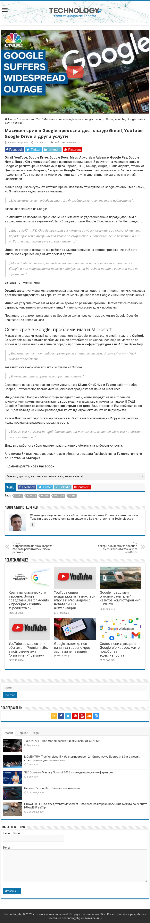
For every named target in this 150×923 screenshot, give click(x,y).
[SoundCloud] (89, 716)
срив (72, 496)
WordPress (107, 914)
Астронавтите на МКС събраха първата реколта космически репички (32, 548)
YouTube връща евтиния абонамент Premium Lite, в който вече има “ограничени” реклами (28, 649)
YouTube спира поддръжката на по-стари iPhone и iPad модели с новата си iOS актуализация (74, 600)
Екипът (52, 918)
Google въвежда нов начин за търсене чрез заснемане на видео (72, 647)
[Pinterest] (75, 716)
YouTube (59, 496)
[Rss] (54, 716)
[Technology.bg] (75, 12)
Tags (35, 733)
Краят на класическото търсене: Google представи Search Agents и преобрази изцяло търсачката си (29, 600)
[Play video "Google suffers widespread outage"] (75, 72)
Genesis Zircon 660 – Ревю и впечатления (52, 788)
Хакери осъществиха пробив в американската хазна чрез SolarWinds (118, 548)
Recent (8, 733)
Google (31, 496)
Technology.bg (13, 914)
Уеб (38, 119)
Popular (23, 733)
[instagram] (96, 716)
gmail (18, 496)
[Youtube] (82, 716)
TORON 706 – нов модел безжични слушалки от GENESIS (62, 741)
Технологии (26, 119)
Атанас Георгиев (18, 142)
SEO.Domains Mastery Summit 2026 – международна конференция (68, 772)
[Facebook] (61, 716)
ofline (44, 496)
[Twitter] (68, 716)
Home (11, 119)
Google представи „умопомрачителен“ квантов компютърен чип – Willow (120, 598)
